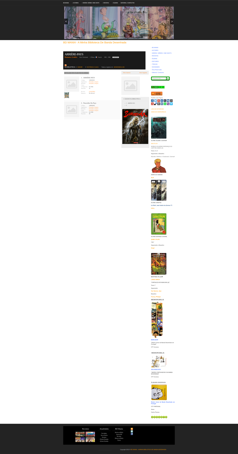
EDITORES (155, 61)
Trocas (119, 440)
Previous (66, 21)
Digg (168, 100)
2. (126, 105)
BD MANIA (66, 3)
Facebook (152, 100)
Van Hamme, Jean (156, 291)
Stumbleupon (152, 104)
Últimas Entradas (104, 439)
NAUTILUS (154, 143)
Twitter (155, 100)
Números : (83, 93)
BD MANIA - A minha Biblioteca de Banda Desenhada (94, 42)
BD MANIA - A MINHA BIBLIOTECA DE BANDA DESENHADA (148, 449)
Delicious (155, 104)
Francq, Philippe (156, 296)
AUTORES (76, 3)
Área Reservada (157, 69)
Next (172, 21)
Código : (83, 80)
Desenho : (83, 83)
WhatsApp (165, 104)
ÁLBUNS (115, 3)
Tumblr (165, 100)
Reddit (171, 100)
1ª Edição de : (84, 86)
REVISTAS (106, 3)
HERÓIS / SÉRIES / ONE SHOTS (91, 3)
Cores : (83, 85)
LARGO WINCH (155, 279)
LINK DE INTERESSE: (157, 109)
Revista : (83, 91)
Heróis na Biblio (119, 432)
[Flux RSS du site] (130, 427)
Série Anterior (127, 72)
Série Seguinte (143, 72)
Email (171, 104)
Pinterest (158, 100)
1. (126, 103)
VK (162, 104)
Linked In (162, 100)
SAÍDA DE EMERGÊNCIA (158, 112)
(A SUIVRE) (92, 91)
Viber (168, 104)
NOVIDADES (156, 67)
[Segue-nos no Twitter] (130, 430)
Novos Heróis (104, 435)
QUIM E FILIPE (155, 239)
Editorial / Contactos (127, 3)
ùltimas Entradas (104, 441)
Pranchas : (83, 88)
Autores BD (119, 434)
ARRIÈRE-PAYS (74, 54)
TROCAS (154, 64)
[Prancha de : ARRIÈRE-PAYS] (66, 95)
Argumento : (84, 82)
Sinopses (104, 437)
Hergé (152, 248)
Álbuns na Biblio (119, 438)
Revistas (119, 436)
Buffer (158, 104)
